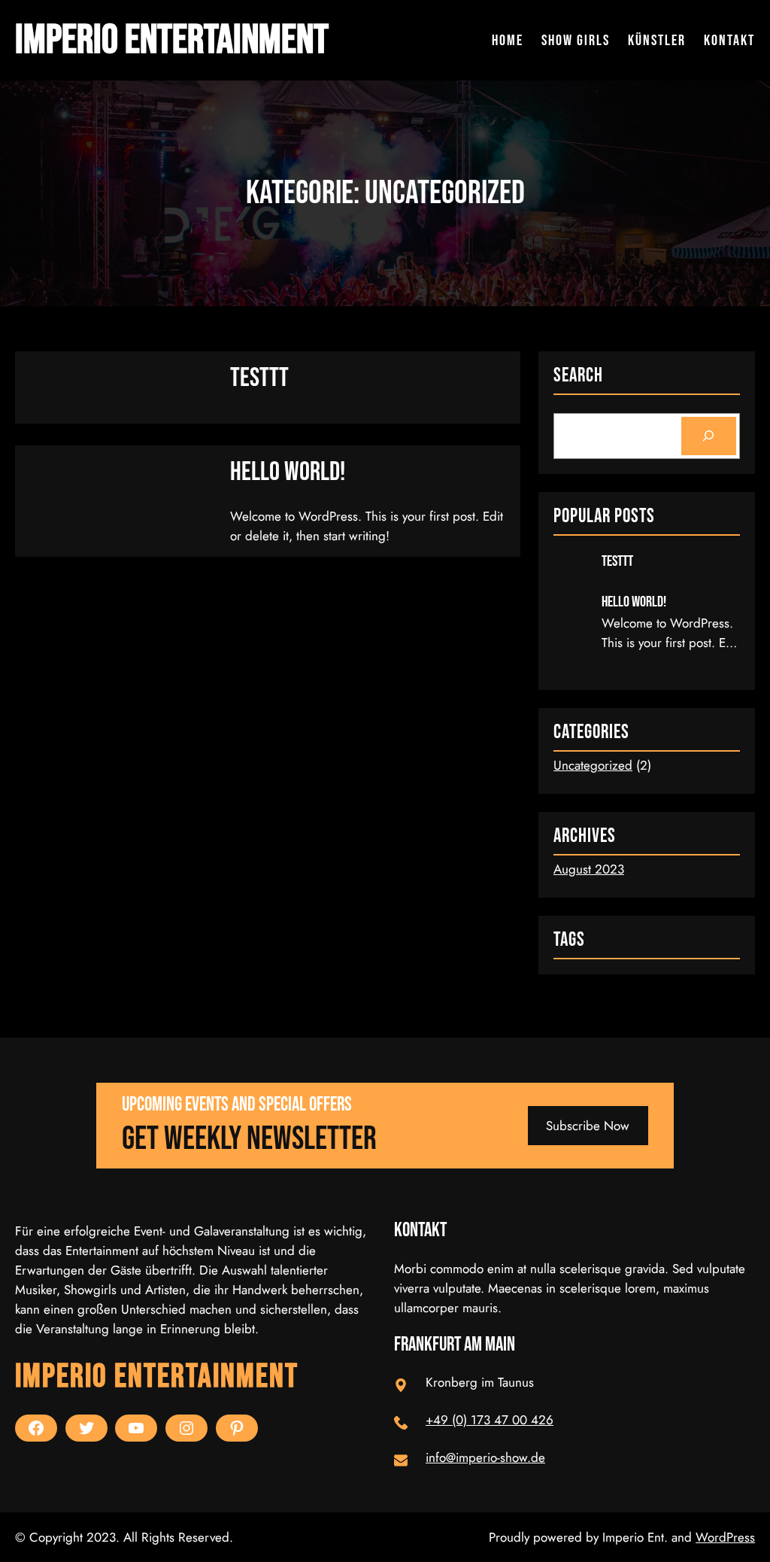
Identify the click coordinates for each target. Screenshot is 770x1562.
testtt (259, 378)
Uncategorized (592, 765)
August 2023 (588, 869)
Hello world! (287, 472)
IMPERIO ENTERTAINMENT (172, 40)
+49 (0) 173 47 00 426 (489, 1420)
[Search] (708, 436)
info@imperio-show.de (485, 1457)
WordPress (725, 1537)
